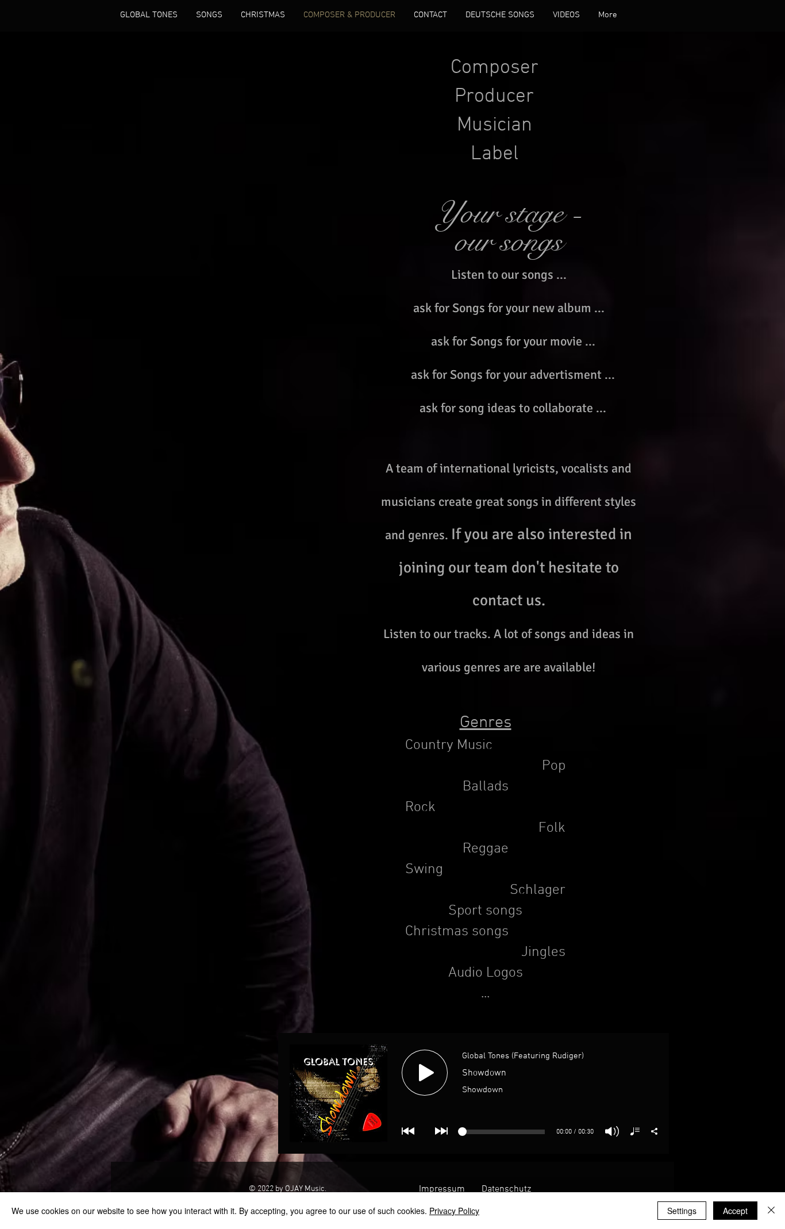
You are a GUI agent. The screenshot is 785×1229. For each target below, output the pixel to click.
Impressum (442, 1189)
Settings (682, 1210)
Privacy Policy (454, 1210)
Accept (735, 1210)
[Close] (771, 1210)
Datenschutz (506, 1189)
